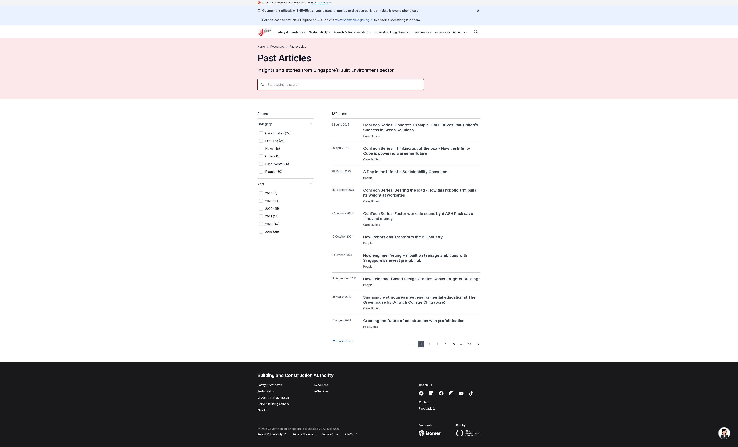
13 (470, 344)
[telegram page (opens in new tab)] (421, 393)
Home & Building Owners (273, 404)
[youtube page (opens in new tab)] (461, 393)
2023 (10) (272, 201)
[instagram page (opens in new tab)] (451, 393)
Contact (424, 402)
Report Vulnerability (270, 434)
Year (261, 184)
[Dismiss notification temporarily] (478, 10)
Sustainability (266, 391)
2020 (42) (272, 224)
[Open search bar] (475, 31)
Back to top (344, 341)
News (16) (272, 148)
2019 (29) (272, 232)
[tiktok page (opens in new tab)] (471, 393)
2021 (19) (271, 216)
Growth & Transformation (273, 397)
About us (263, 410)
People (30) (273, 172)
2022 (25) (272, 209)
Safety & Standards (270, 385)
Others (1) (272, 156)
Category (265, 124)
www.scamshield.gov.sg (354, 20)
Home (261, 46)
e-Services (442, 32)
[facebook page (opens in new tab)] (441, 393)
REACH (351, 434)
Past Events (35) (277, 164)
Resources (277, 46)
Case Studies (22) (278, 133)
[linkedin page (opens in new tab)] (431, 393)
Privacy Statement (304, 434)
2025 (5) (271, 193)
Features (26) (275, 141)
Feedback (427, 409)
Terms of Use (330, 434)
